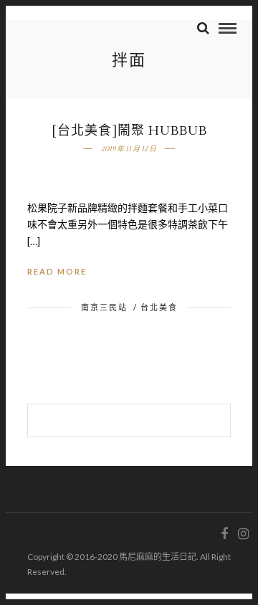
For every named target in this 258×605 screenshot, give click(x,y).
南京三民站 (104, 307)
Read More (57, 271)
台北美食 (159, 307)
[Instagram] (243, 534)
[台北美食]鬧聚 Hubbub (129, 131)
